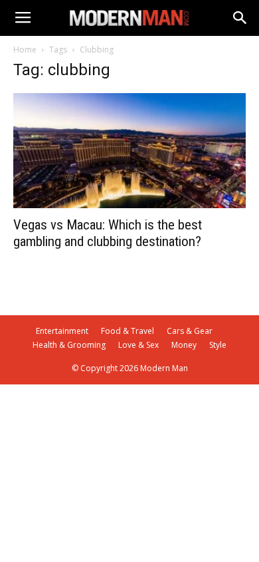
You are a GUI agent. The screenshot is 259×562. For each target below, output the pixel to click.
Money (184, 345)
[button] (240, 18)
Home (25, 49)
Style (217, 345)
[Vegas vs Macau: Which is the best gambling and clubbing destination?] (129, 150)
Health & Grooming (69, 345)
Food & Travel (127, 331)
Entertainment (62, 331)
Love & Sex (138, 345)
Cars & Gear (190, 331)
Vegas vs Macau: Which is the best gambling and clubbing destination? (107, 233)
